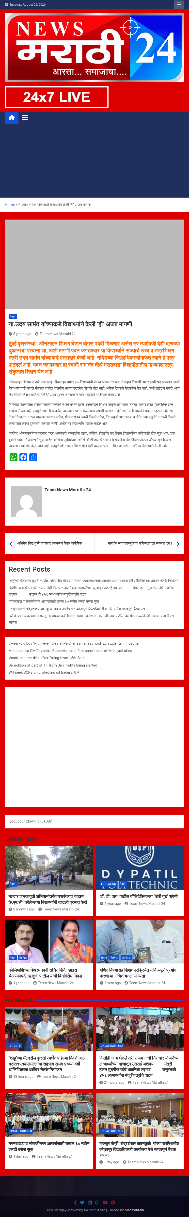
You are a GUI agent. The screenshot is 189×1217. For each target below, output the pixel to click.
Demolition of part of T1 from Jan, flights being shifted (53, 665)
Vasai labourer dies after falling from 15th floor (47, 658)
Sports (15, 1045)
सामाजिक (126, 958)
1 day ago (20, 1156)
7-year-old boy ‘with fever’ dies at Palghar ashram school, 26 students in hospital (74, 643)
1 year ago (113, 904)
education (108, 884)
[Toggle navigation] (25, 117)
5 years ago (22, 334)
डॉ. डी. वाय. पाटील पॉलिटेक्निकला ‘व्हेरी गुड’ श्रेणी (139, 896)
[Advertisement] (94, 160)
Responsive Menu (179, 4)
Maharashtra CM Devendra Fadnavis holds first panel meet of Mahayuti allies (70, 651)
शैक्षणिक (23, 958)
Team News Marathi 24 (58, 334)
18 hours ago (23, 1077)
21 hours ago (114, 1082)
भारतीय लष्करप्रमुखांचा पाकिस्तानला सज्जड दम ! (140, 543)
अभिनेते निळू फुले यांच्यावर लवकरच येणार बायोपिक (49, 543)
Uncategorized (112, 1045)
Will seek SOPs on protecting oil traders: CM (44, 672)
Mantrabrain (134, 1210)
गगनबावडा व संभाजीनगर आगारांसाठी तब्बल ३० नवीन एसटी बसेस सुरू (54, 601)
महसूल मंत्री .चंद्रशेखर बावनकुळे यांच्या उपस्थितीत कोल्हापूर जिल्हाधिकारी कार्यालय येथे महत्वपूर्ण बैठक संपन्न (78, 609)
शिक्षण (13, 316)
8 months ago (24, 909)
